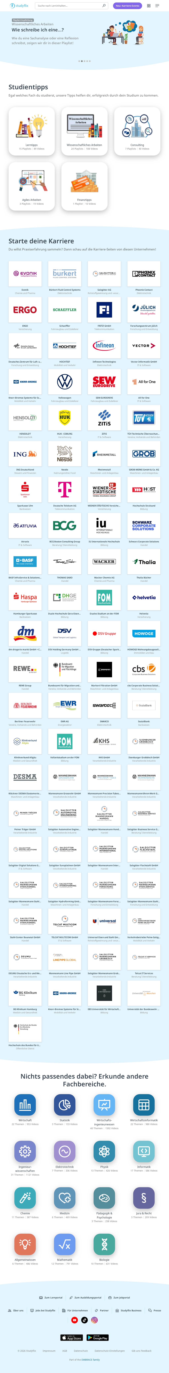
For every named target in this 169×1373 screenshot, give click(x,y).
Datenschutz (81, 1350)
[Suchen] (104, 5)
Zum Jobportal (122, 1297)
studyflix (22, 5)
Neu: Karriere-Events (127, 5)
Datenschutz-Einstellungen (110, 1350)
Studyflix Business (131, 1310)
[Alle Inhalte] (149, 6)
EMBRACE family (91, 1359)
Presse (157, 1310)
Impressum (49, 1350)
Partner (104, 1310)
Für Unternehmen (78, 1310)
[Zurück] (8, 41)
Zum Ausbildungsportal (88, 1297)
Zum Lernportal (53, 1297)
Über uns (18, 1310)
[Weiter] (160, 41)
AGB (64, 1350)
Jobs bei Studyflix (45, 1310)
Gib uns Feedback (141, 1350)
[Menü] (157, 6)
